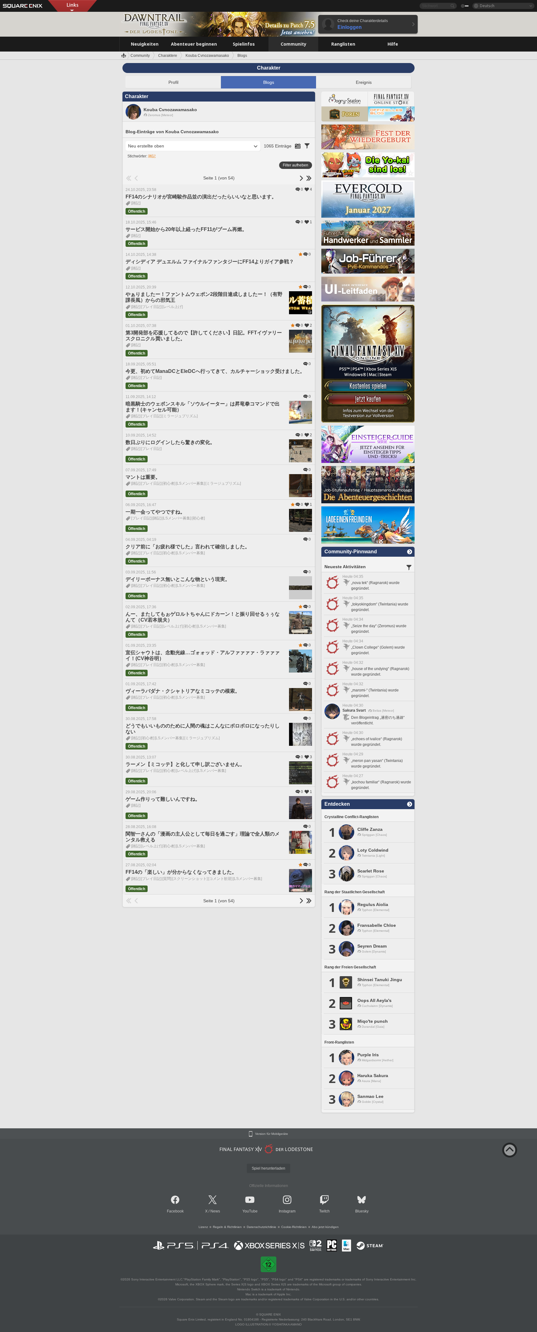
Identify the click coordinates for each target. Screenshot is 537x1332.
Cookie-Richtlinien (294, 1227)
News (215, 1211)
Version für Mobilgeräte (271, 1133)
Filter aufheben (295, 165)
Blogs (268, 82)
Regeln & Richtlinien (227, 1227)
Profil (173, 82)
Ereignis (364, 82)
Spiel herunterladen (268, 1168)
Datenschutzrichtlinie (261, 1227)
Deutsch (487, 5)
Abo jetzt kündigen (325, 1227)
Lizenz (203, 1227)
